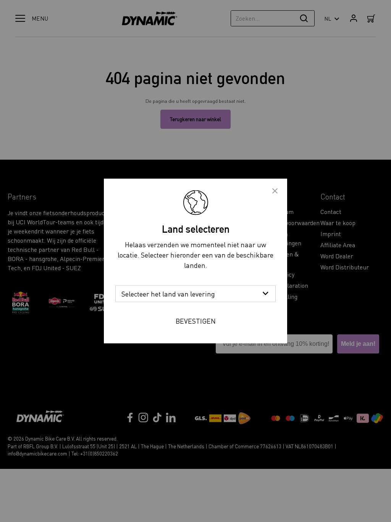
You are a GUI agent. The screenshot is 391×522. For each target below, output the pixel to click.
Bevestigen (196, 320)
